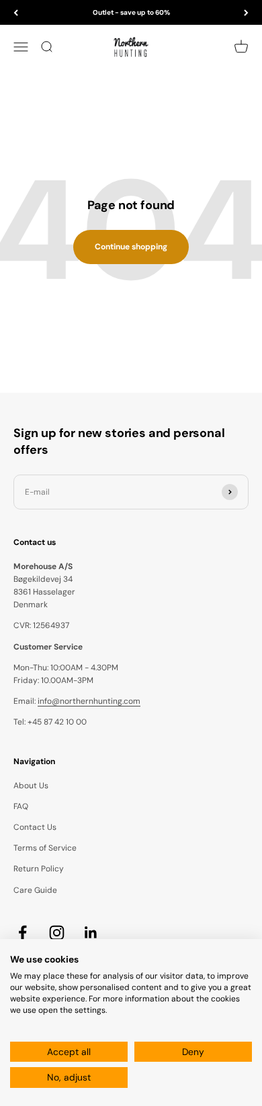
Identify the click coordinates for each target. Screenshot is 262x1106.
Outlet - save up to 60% (131, 12)
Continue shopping (131, 246)
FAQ (20, 806)
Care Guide (35, 890)
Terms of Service (45, 848)
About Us (30, 785)
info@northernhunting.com (89, 701)
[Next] (246, 12)
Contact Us (34, 827)
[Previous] (15, 12)
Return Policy (38, 868)
